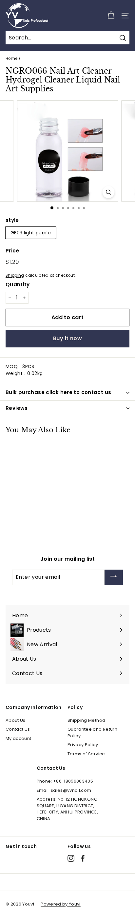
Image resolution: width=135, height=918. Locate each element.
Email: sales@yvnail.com (64, 790)
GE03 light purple (30, 232)
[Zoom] (109, 192)
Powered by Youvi (61, 904)
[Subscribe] (114, 577)
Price (12, 250)
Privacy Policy (83, 744)
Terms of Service (86, 754)
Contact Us (18, 729)
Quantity (18, 284)
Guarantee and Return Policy (92, 732)
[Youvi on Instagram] (71, 858)
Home (11, 58)
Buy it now (67, 338)
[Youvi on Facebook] (82, 858)
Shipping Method (86, 720)
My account (18, 738)
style (12, 220)
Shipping (15, 275)
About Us (16, 720)
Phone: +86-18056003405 (65, 781)
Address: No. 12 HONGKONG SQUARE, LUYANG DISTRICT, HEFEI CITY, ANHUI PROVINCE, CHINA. (67, 809)
